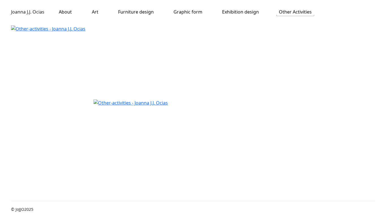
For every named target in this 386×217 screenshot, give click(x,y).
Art (95, 12)
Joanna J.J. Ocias (27, 12)
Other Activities (295, 12)
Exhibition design (240, 12)
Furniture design (136, 12)
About (65, 12)
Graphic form (188, 12)
